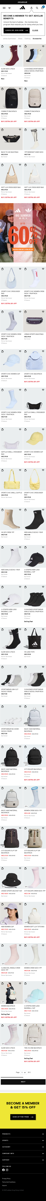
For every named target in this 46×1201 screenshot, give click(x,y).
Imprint (4, 1185)
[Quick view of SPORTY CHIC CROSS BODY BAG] (2, 269)
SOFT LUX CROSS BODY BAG (11, 187)
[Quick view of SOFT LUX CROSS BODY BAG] (2, 165)
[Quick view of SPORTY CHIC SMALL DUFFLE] (2, 470)
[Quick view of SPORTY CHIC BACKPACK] (25, 351)
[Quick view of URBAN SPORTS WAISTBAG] (25, 311)
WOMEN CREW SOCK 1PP (33, 810)
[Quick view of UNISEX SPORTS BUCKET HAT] (2, 868)
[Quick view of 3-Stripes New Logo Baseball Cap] (25, 547)
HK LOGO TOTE (29, 652)
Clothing (27, 38)
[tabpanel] (23, 563)
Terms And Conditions (8, 1182)
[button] (20, 46)
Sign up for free (21, 1117)
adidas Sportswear (9, 38)
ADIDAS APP (22, 2)
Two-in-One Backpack (33, 1048)
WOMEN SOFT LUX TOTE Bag (34, 927)
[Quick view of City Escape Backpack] (25, 746)
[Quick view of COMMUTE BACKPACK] (2, 89)
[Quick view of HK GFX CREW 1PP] (2, 510)
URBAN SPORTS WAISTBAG (33, 334)
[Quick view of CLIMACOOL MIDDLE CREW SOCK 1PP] (2, 945)
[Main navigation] (4, 7)
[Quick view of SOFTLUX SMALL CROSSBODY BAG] (25, 390)
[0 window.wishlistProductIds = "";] (9, 8)
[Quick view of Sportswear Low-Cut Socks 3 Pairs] (2, 667)
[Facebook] (3, 1170)
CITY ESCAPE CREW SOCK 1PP (34, 891)
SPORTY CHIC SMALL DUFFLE (11, 493)
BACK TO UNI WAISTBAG (9, 152)
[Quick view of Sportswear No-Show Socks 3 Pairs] (2, 706)
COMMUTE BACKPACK (9, 111)
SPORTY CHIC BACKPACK (33, 374)
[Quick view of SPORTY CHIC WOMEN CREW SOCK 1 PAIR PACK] (25, 269)
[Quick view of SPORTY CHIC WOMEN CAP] (2, 351)
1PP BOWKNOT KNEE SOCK (33, 152)
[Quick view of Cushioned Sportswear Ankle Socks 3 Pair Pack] (25, 46)
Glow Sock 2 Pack (8, 69)
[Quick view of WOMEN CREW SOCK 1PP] (25, 788)
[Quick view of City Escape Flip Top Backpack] (2, 828)
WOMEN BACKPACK (8, 1006)
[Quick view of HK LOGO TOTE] (25, 629)
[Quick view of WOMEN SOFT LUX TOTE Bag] (25, 904)
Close (35, 30)
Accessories (37, 38)
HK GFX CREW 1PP (7, 532)
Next (23, 1082)
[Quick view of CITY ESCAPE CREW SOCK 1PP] (25, 868)
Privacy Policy (6, 1178)
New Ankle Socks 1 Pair (33, 532)
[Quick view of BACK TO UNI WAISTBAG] (2, 129)
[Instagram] (7, 1170)
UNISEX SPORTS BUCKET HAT (11, 891)
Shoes (20, 38)
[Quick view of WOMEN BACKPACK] (2, 983)
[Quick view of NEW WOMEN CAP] (2, 904)
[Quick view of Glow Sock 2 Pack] (2, 46)
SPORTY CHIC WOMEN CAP (10, 374)
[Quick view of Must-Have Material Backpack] (25, 706)
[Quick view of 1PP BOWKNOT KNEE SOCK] (25, 129)
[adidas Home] (23, 7)
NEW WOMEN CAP (7, 927)
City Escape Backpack (33, 769)
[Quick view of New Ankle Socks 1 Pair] (25, 510)
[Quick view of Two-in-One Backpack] (25, 1025)
